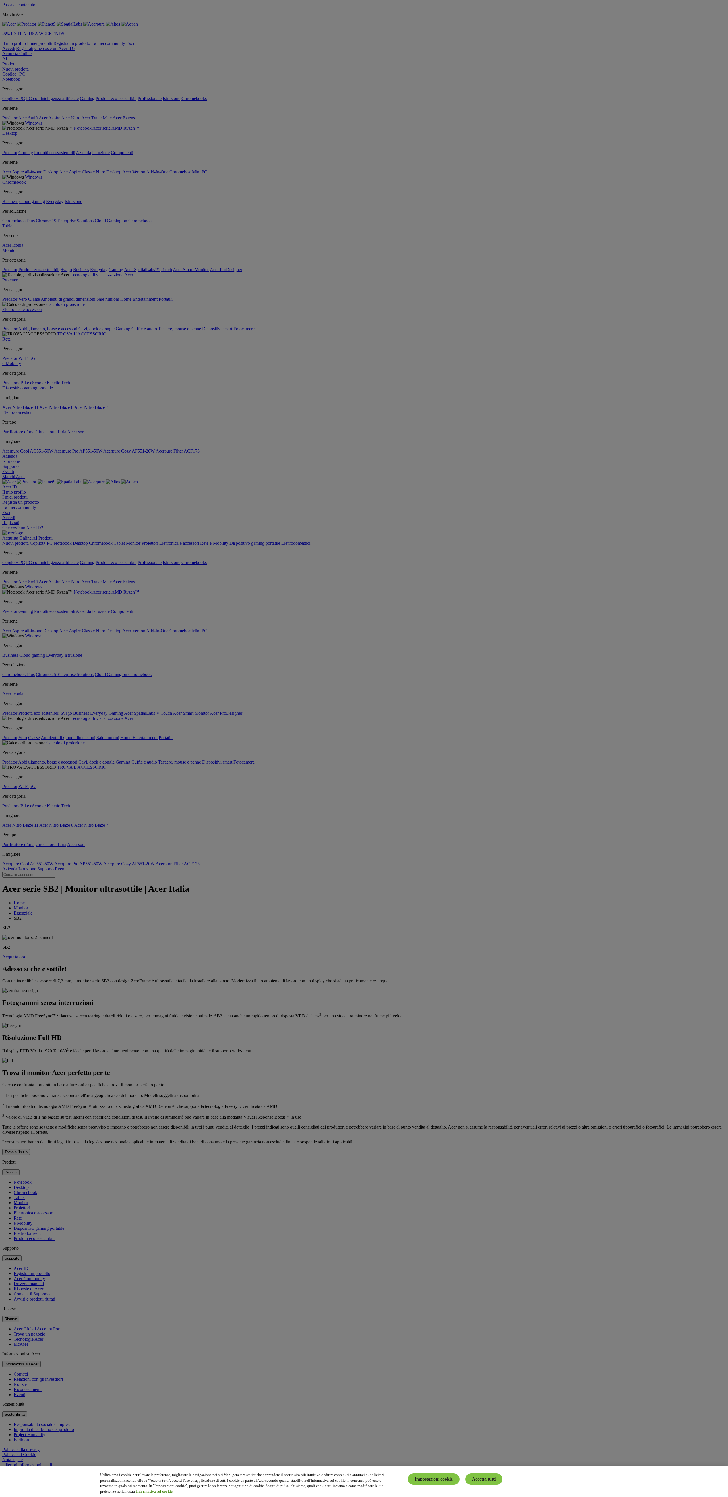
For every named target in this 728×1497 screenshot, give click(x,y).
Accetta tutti (484, 1479)
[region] (364, 1481)
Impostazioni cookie (434, 1479)
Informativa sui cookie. (154, 1491)
